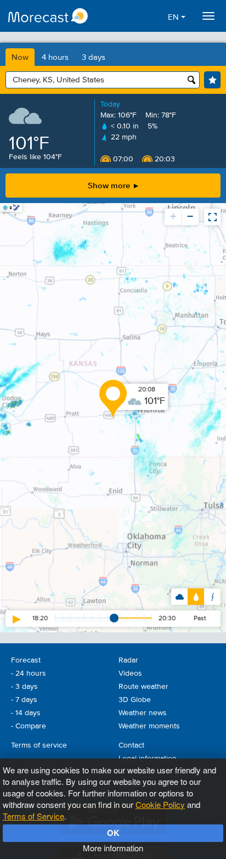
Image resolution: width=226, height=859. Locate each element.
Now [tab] (20, 57)
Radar (128, 660)
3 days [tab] (93, 57)
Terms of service (39, 745)
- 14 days (26, 713)
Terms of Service (33, 816)
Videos (130, 673)
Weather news (142, 713)
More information (113, 848)
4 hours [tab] (55, 57)
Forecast (26, 660)
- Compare (28, 726)
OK (113, 833)
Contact (131, 745)
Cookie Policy (160, 804)
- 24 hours (28, 673)
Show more (110, 185)
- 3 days (24, 686)
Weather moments (149, 726)
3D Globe (134, 700)
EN (174, 17)
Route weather (143, 686)
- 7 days (24, 700)
